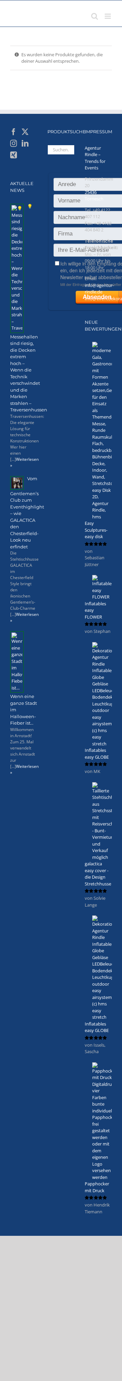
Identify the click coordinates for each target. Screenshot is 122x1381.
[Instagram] (13, 143)
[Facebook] (13, 131)
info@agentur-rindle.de (99, 288)
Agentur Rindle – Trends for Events (95, 158)
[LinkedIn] (25, 143)
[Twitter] (25, 131)
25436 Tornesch (94, 195)
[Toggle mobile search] (94, 16)
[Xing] (13, 155)
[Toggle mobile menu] (108, 16)
